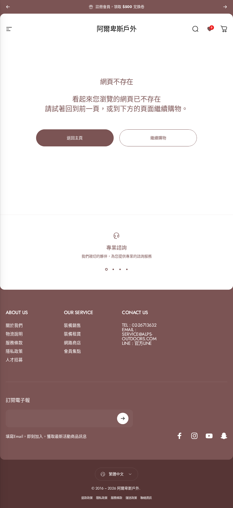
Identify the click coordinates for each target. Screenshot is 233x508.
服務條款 (14, 342)
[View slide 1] (106, 269)
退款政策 (87, 498)
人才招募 (14, 359)
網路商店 (72, 342)
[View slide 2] (113, 269)
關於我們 (14, 325)
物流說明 (14, 334)
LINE (147, 343)
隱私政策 (14, 351)
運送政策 (131, 498)
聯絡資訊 (146, 498)
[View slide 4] (126, 269)
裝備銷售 (72, 325)
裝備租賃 (72, 334)
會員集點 (72, 351)
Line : (127, 343)
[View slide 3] (119, 269)
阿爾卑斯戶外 (116, 28)
